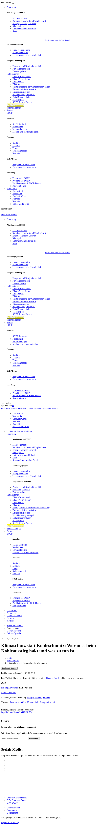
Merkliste (19, 431)
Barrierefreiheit (13, 807)
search (4, 2)
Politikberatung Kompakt (23, 94)
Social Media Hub (20, 204)
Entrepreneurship (20, 52)
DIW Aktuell (18, 81)
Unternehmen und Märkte (24, 28)
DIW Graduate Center (17, 800)
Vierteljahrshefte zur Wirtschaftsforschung (31, 87)
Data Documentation (21, 97)
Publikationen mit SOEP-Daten (26, 183)
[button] (6, 2)
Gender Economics (21, 50)
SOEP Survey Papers (22, 102)
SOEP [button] (9, 113)
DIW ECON (12, 803)
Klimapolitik (18, 26)
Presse (9, 110)
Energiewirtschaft (47, 702)
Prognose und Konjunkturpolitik (26, 66)
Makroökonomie (19, 18)
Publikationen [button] (13, 74)
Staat (14, 31)
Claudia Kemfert (53, 678)
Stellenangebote (19, 151)
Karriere (16, 199)
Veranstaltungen (14, 108)
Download (9, 687)
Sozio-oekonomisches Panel (57, 40)
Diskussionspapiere (21, 92)
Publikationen (13, 660)
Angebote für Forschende (23, 164)
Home (9, 658)
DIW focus (17, 84)
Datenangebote (19, 71)
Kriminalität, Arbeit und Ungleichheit (29, 21)
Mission (16, 145)
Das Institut (17, 191)
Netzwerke (17, 193)
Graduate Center (19, 196)
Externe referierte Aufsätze (24, 89)
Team (14, 148)
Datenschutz (12, 813)
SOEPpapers (18, 99)
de (13, 405)
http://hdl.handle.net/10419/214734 (17, 712)
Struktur (16, 143)
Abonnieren (33, 738)
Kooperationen (19, 186)
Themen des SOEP (21, 178)
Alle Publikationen (15, 105)
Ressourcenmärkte (18, 702)
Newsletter (6, 743)
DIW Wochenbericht (21, 76)
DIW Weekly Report (21, 79)
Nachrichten (17, 126)
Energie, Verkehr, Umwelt (24, 23)
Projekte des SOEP (21, 181)
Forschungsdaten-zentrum (24, 167)
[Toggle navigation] (13, 3)
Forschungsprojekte (21, 69)
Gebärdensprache (14, 630)
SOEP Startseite (19, 124)
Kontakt (16, 153)
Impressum (12, 810)
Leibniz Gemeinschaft (17, 797)
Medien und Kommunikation (25, 132)
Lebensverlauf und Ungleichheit (26, 55)
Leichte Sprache (14, 633)
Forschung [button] (11, 7)
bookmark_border (9, 214)
